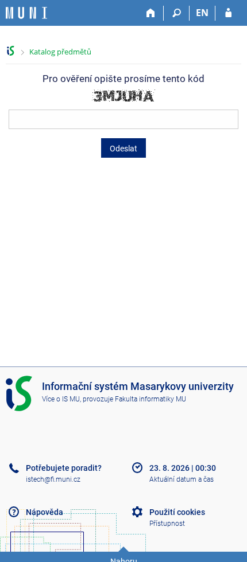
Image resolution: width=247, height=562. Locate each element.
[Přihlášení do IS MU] (228, 13)
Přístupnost (167, 524)
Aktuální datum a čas (181, 479)
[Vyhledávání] (177, 13)
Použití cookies (177, 512)
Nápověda (44, 512)
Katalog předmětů (60, 51)
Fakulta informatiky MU (150, 399)
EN (202, 12)
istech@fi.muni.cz (53, 479)
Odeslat (123, 148)
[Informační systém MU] (11, 51)
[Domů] (151, 13)
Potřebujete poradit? (64, 468)
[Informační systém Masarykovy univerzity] (26, 13)
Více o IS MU (61, 399)
